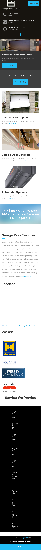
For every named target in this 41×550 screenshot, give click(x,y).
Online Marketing (15, 538)
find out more (26, 276)
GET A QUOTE (20, 82)
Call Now (20, 547)
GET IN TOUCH (9, 66)
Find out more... (14, 123)
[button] (4, 43)
